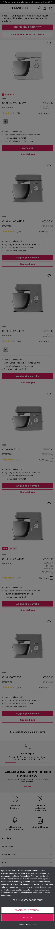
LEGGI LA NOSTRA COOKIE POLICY (27, 900)
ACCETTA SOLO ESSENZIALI (27, 910)
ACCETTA (27, 917)
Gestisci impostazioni (27, 924)
